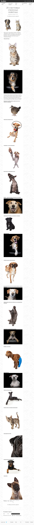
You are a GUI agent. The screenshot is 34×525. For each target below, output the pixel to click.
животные (5, 500)
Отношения (3, 3)
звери (8, 500)
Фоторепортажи (24, 3)
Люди (2, 4)
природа (14, 500)
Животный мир (10, 14)
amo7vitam (13, 14)
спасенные (10, 500)
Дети (16, 4)
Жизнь (16, 3)
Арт (22, 4)
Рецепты (30, 4)
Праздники (30, 3)
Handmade (10, 4)
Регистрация (29, 1)
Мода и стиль (10, 3)
